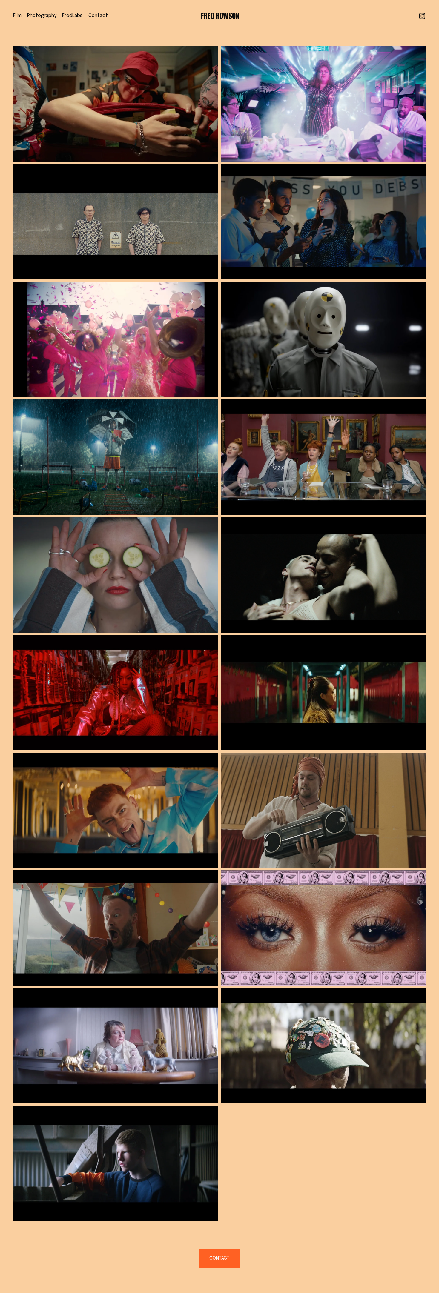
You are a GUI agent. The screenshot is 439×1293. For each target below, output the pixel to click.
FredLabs (72, 15)
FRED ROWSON (220, 15)
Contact (98, 15)
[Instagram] (422, 16)
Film (17, 15)
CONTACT (219, 1258)
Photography (41, 15)
